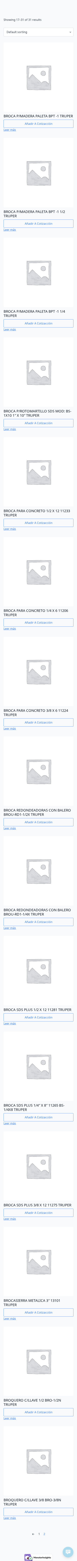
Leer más (10, 130)
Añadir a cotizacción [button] (38, 323)
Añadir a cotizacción (38, 124)
